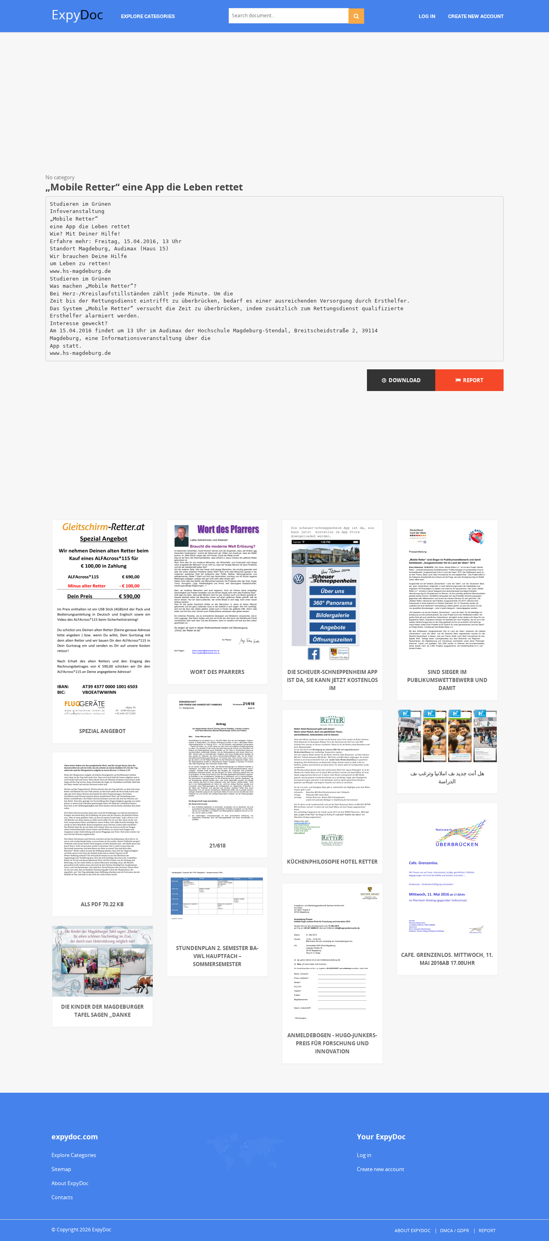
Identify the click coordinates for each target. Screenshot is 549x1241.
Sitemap (61, 1169)
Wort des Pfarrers (217, 672)
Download (403, 380)
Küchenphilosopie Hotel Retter (332, 861)
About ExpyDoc (69, 1183)
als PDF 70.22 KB (102, 904)
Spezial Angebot (102, 731)
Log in (364, 1155)
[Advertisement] (274, 104)
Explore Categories (73, 1155)
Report (472, 380)
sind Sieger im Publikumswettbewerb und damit (447, 680)
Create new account (380, 1169)
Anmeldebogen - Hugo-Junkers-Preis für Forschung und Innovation (332, 1043)
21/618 (217, 845)
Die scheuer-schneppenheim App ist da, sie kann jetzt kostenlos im (332, 680)
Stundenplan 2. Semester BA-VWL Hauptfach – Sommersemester (217, 956)
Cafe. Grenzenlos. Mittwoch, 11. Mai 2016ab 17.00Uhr (447, 959)
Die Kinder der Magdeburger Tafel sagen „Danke (102, 1010)
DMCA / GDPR (454, 1230)
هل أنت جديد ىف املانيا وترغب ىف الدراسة (447, 777)
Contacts (62, 1197)
